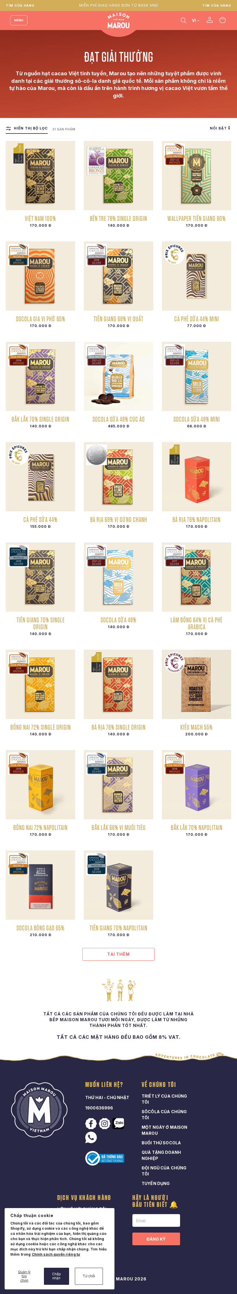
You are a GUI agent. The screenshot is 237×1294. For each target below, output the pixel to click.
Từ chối (89, 1276)
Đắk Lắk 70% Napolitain (197, 827)
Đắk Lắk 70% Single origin (40, 419)
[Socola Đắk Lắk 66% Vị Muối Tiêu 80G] (118, 784)
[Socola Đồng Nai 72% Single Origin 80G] (40, 684)
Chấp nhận (56, 1276)
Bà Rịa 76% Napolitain (197, 519)
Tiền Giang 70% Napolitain (118, 927)
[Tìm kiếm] (183, 20)
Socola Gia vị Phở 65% (40, 318)
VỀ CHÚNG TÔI (159, 1084)
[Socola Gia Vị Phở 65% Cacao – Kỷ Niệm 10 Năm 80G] (40, 276)
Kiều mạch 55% (196, 727)
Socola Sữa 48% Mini (196, 419)
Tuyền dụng (156, 1183)
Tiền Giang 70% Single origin (40, 623)
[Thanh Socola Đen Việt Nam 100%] (40, 175)
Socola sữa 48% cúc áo (118, 419)
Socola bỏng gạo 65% (40, 927)
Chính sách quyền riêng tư (56, 1254)
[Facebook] (91, 1124)
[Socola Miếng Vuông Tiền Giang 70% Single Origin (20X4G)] (118, 885)
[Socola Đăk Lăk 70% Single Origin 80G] (40, 376)
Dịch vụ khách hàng (84, 1198)
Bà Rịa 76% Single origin (119, 727)
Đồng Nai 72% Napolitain (40, 827)
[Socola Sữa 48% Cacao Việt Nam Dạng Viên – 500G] (118, 376)
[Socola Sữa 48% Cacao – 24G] (196, 376)
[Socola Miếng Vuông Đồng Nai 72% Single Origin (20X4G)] (40, 784)
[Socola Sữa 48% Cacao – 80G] (118, 577)
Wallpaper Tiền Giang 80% (196, 218)
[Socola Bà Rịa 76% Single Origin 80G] (118, 684)
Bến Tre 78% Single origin (118, 218)
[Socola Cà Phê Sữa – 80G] (40, 476)
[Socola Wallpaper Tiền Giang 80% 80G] (196, 175)
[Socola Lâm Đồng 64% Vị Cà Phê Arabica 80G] (196, 577)
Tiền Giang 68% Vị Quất (118, 318)
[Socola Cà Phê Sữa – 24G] (196, 276)
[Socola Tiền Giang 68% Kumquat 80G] (118, 276)
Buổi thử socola (161, 1142)
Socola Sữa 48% (118, 619)
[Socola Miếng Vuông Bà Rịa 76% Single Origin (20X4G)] (196, 476)
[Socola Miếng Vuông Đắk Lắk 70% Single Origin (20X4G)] (196, 784)
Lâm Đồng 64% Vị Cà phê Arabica (197, 623)
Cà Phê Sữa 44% (40, 519)
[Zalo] (118, 1123)
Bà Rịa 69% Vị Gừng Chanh (118, 519)
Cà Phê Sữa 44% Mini (196, 318)
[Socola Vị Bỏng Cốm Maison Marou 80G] (40, 885)
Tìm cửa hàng (20, 5)
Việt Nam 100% (40, 218)
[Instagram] (105, 1124)
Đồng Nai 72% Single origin (40, 727)
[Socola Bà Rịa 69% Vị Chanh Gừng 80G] (118, 476)
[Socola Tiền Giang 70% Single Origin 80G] (40, 577)
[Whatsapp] (91, 1137)
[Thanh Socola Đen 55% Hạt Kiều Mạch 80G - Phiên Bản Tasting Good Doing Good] (196, 684)
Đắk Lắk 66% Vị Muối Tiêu (119, 827)
